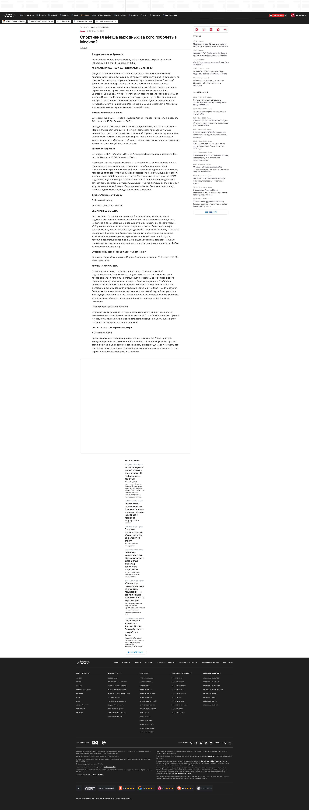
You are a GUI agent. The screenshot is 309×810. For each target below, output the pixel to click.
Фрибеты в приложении (117, 682)
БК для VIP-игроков (116, 705)
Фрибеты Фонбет (146, 720)
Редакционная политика (166, 662)
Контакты (126, 662)
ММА (78, 701)
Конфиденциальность (188, 662)
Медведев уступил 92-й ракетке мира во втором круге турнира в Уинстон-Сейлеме (210, 45)
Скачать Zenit (177, 709)
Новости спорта (82, 673)
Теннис (79, 685)
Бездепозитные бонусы (117, 685)
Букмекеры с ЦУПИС (116, 709)
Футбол (79, 678)
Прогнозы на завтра (211, 705)
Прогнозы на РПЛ (210, 697)
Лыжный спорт (82, 705)
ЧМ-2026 (79, 712)
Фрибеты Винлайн (147, 724)
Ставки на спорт (114, 673)
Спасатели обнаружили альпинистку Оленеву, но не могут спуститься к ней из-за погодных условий (210, 203)
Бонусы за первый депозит (119, 693)
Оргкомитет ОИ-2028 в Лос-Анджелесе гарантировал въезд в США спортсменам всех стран (210, 134)
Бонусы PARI (144, 685)
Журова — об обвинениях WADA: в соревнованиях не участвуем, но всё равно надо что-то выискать (211, 169)
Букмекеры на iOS (115, 716)
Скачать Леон (177, 697)
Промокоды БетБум (148, 705)
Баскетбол (80, 709)
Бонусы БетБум (146, 682)
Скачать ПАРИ (177, 678)
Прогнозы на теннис (211, 685)
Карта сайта (228, 662)
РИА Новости (216, 761)
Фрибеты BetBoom (147, 728)
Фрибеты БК (144, 712)
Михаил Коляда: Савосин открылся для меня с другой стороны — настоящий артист (209, 180)
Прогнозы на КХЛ (210, 701)
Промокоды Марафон (148, 709)
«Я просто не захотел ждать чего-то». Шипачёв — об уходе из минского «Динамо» (208, 82)
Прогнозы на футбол (211, 678)
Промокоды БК (146, 689)
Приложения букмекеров (182, 673)
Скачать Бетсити (178, 701)
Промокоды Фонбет (148, 693)
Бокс (78, 697)
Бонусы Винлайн (146, 678)
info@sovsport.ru (109, 767)
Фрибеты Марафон (147, 732)
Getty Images (205, 761)
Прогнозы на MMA (210, 693)
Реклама (148, 662)
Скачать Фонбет (178, 689)
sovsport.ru (210, 756)
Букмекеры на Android (117, 712)
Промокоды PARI (146, 697)
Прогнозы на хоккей (211, 682)
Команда (137, 662)
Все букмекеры (114, 697)
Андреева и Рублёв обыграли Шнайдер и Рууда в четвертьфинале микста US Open (210, 54)
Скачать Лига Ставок (180, 705)
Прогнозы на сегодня (212, 673)
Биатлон (79, 693)
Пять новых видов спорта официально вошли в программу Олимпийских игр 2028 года (209, 146)
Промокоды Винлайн (148, 701)
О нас (116, 662)
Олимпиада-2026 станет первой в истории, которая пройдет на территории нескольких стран (211, 157)
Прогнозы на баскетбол (213, 689)
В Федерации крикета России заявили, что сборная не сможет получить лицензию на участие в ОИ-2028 (210, 123)
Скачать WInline (178, 682)
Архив (82, 31)
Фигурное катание (83, 689)
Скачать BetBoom (179, 685)
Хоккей (79, 682)
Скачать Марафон (179, 693)
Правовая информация (210, 662)
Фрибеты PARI (145, 716)
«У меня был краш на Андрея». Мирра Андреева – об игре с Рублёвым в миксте (210, 72)
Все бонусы (112, 678)
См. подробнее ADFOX (183, 773)
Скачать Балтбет (178, 712)
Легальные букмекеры (117, 701)
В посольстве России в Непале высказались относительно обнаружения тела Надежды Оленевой (210, 192)
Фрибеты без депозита (117, 689)
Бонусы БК (144, 673)
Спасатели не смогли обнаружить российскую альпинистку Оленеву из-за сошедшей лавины (209, 102)
